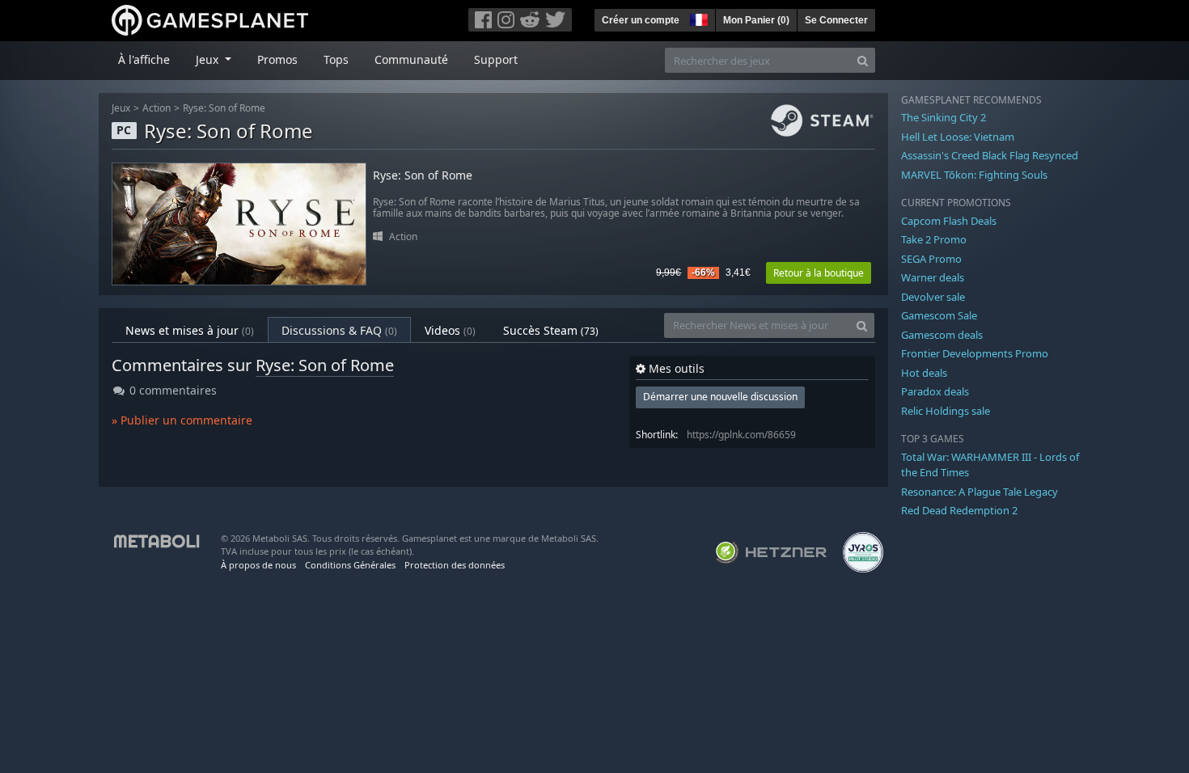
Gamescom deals (942, 334)
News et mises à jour (189, 330)
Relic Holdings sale (945, 410)
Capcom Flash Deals (948, 220)
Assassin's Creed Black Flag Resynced (989, 155)
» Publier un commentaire (182, 420)
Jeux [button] (209, 59)
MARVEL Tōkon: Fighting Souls (974, 174)
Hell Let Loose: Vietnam (957, 136)
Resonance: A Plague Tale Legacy (979, 491)
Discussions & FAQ (339, 330)
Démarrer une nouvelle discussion (720, 396)
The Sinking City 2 (943, 117)
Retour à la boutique (818, 273)
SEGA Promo (931, 258)
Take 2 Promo (934, 239)
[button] (697, 18)
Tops (336, 59)
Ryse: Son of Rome (224, 108)
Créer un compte (640, 20)
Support (496, 59)
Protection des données (454, 565)
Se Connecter (836, 20)
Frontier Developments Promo (974, 353)
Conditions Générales (350, 565)
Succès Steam (551, 330)
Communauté (411, 59)
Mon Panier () (756, 20)
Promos (277, 59)
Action (156, 108)
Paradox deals (935, 391)
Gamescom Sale (939, 315)
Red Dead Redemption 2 (959, 510)
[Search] (862, 60)
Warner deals (932, 277)
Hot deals (924, 372)
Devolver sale (933, 296)
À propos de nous (258, 565)
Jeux (121, 108)
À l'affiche (144, 59)
